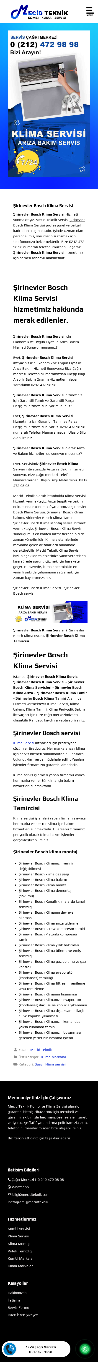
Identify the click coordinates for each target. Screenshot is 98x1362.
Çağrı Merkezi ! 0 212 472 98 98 (38, 1179)
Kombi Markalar (21, 1258)
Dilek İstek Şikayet (23, 1315)
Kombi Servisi (19, 1228)
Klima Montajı (19, 1243)
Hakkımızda (17, 1293)
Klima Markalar (53, 1057)
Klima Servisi (23, 743)
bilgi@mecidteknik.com (30, 1194)
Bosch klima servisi (50, 1064)
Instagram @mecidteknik (28, 1202)
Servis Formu (18, 1307)
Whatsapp (20, 1187)
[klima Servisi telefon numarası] (49, 103)
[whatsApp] (85, 1349)
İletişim (14, 1300)
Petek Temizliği (20, 1251)
